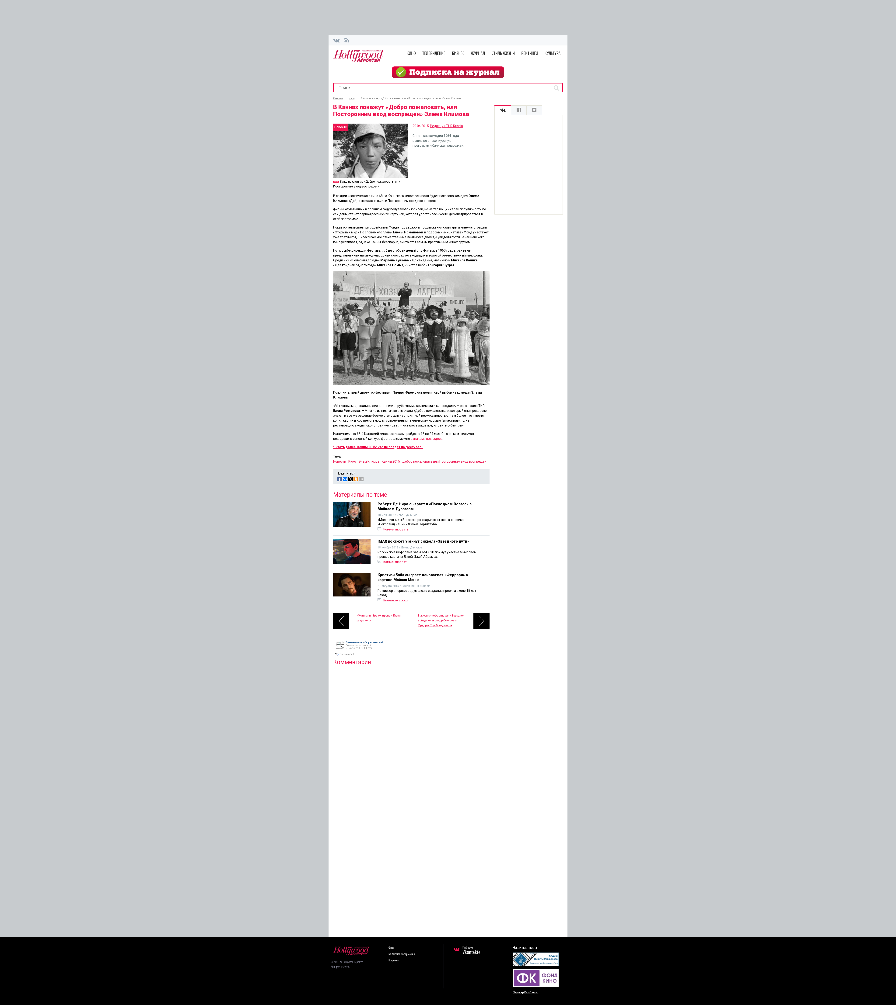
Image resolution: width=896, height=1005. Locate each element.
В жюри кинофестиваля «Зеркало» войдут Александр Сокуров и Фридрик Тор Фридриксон (441, 620)
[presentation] (503, 110)
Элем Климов (368, 461)
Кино (411, 53)
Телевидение (433, 53)
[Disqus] (411, 729)
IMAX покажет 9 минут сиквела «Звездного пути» (423, 541)
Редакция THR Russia (446, 126)
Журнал (478, 53)
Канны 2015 (391, 461)
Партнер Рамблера (525, 992)
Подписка (393, 960)
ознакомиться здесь (426, 438)
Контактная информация (401, 954)
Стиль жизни (503, 53)
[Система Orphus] (361, 656)
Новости (339, 461)
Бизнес (458, 53)
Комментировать (395, 529)
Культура (553, 53)
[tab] (502, 110)
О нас (391, 948)
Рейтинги (529, 53)
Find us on (471, 950)
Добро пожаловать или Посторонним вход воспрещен (444, 461)
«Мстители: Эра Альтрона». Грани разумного (379, 618)
